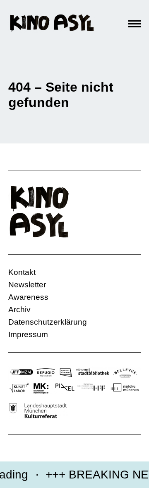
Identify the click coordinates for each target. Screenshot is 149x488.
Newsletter (27, 284)
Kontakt (22, 272)
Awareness (28, 297)
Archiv (19, 309)
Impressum (28, 334)
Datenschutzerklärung (47, 322)
